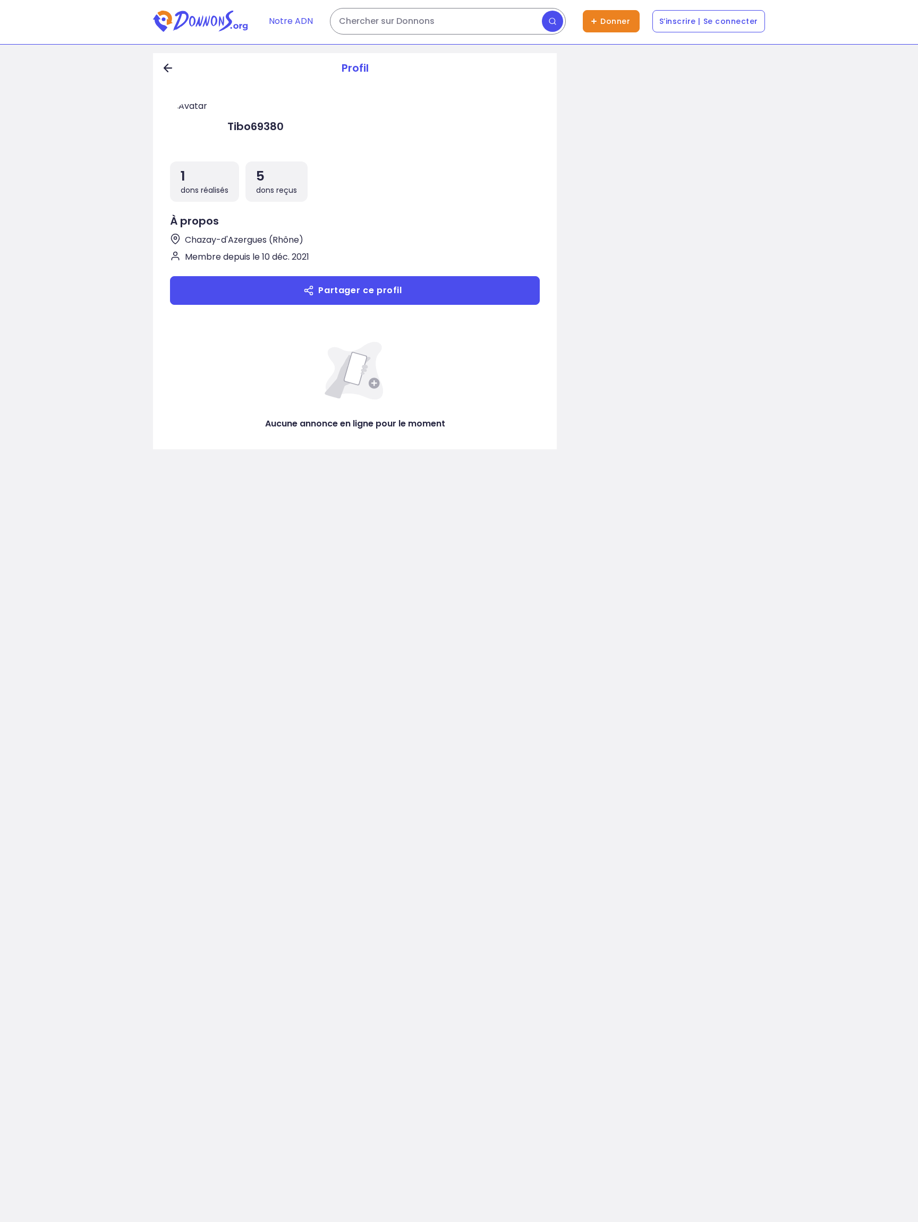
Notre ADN (291, 21)
